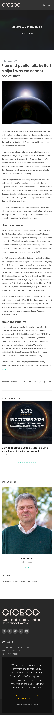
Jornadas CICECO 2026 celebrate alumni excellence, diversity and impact (25, 449)
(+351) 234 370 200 (10, 654)
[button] (18, 462)
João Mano (27, 558)
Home (23, 33)
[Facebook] (9, 631)
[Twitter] (15, 631)
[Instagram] (20, 631)
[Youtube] (26, 631)
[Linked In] (4, 631)
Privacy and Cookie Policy (27, 704)
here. (4, 369)
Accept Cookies (27, 698)
